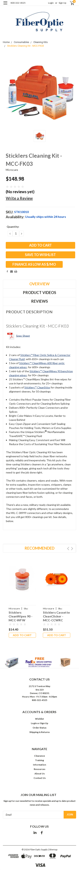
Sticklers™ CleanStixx (37, 387)
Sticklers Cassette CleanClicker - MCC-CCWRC (56, 616)
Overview (39, 283)
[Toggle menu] (5, 5)
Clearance (39, 755)
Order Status (39, 727)
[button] (39, 662)
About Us (40, 773)
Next (72, 548)
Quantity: (13, 226)
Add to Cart (22, 635)
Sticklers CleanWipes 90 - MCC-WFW (20, 616)
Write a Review (19, 198)
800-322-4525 (18, 2)
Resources (39, 769)
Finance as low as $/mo (34, 264)
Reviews (39, 301)
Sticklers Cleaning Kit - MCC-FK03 (25, 45)
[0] (69, 3)
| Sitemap (52, 849)
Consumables (21, 42)
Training (39, 760)
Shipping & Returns (39, 732)
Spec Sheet (23, 335)
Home (6, 42)
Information (39, 764)
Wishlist (39, 718)
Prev (68, 548)
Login (51, 2)
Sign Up (62, 2)
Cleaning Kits (40, 42)
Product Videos (39, 292)
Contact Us (40, 778)
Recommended (39, 548)
